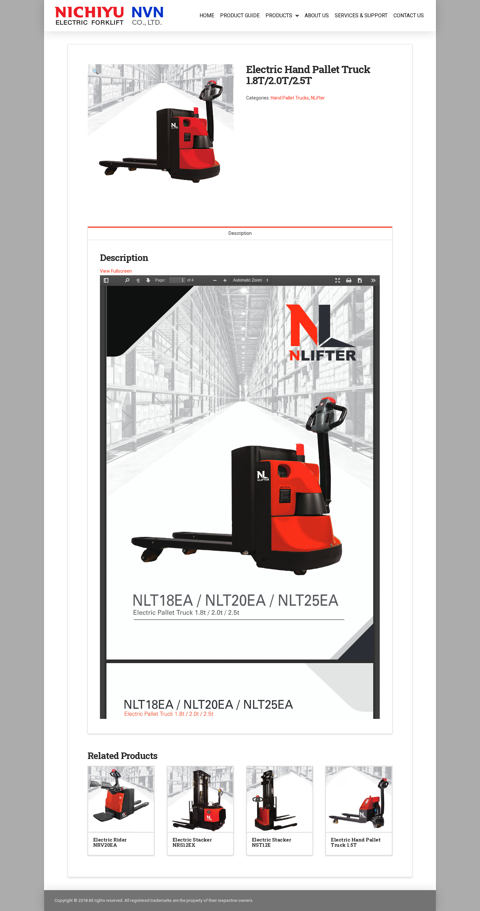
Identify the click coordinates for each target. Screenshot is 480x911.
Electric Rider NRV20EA (110, 842)
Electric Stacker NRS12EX (192, 842)
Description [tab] (240, 233)
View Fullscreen (116, 271)
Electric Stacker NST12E (271, 842)
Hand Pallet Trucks (290, 97)
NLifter (318, 97)
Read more (121, 821)
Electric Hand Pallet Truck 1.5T (355, 842)
